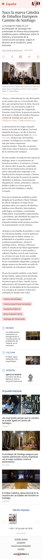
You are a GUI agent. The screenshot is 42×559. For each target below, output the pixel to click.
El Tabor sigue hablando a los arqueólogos (12, 359)
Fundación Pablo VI (11, 120)
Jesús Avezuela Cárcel (13, 314)
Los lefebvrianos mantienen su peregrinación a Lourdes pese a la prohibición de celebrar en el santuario (13, 339)
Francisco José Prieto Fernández (17, 304)
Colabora (21, 542)
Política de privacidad (21, 546)
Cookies (21, 549)
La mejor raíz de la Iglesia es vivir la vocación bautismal (14, 378)
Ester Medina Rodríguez (12, 50)
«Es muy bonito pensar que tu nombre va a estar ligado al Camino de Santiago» (20, 420)
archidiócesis (29, 120)
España (11, 4)
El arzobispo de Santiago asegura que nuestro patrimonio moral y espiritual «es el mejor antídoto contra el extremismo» (20, 458)
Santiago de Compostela (14, 319)
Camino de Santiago (12, 299)
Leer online (21, 533)
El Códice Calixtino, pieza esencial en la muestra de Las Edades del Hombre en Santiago (20, 495)
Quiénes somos (21, 539)
